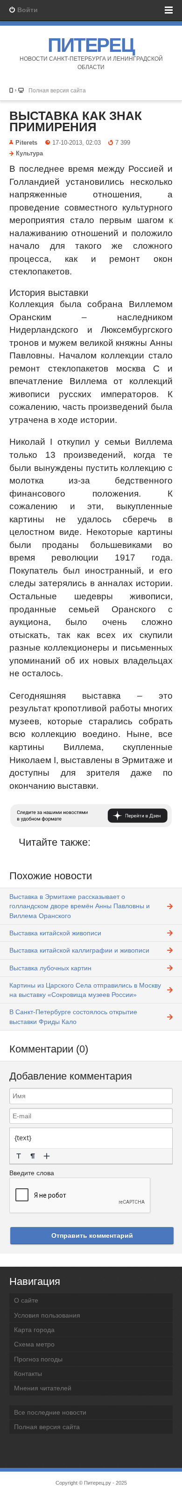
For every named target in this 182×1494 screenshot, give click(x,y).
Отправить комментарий (92, 1235)
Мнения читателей (42, 1388)
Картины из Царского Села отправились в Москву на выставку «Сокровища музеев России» (85, 990)
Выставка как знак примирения (75, 121)
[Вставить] (47, 1156)
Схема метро (34, 1344)
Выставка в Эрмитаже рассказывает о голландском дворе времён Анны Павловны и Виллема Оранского (79, 906)
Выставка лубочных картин (50, 968)
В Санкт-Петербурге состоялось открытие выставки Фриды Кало (73, 1016)
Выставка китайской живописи (55, 933)
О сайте (26, 1300)
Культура (29, 153)
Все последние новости (50, 1412)
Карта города (34, 1329)
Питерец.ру (97, 1483)
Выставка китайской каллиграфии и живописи (79, 950)
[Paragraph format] (33, 1156)
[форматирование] (19, 1156)
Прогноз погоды (38, 1359)
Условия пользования (47, 1315)
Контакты (28, 1373)
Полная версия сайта (57, 90)
